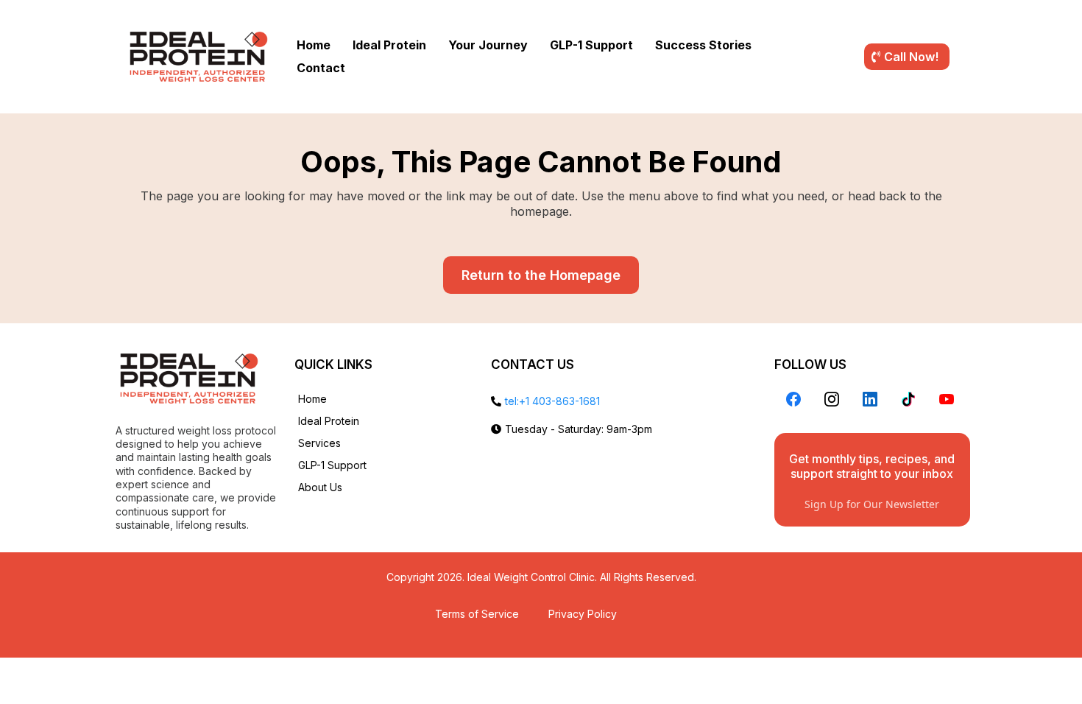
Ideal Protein (389, 45)
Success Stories (703, 45)
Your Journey (488, 45)
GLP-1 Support (591, 45)
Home (313, 45)
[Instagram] (832, 399)
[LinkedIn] (870, 399)
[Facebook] (793, 399)
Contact (321, 67)
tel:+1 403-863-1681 (552, 401)
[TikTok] (908, 399)
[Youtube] (946, 399)
